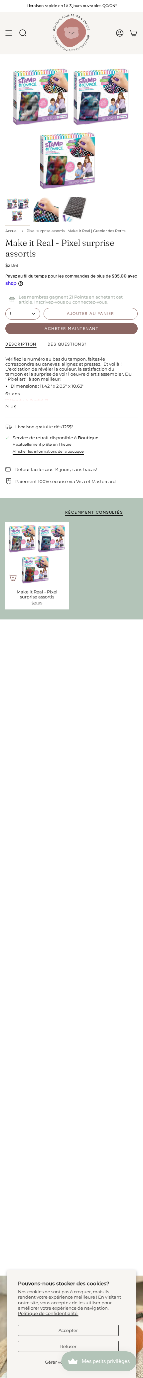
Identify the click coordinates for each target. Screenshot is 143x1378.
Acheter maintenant (71, 328)
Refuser (68, 1346)
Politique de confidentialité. (48, 1313)
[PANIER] (134, 33)
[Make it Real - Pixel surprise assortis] (37, 553)
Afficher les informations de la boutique (48, 451)
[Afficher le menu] (8, 33)
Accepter (68, 1330)
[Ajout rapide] (13, 578)
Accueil (12, 231)
